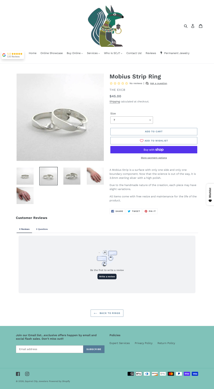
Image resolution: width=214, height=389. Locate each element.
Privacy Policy (143, 343)
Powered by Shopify (59, 381)
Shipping (115, 101)
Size (113, 113)
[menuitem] (30, 53)
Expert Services (120, 343)
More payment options (154, 157)
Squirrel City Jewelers (36, 381)
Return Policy (166, 343)
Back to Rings (109, 313)
